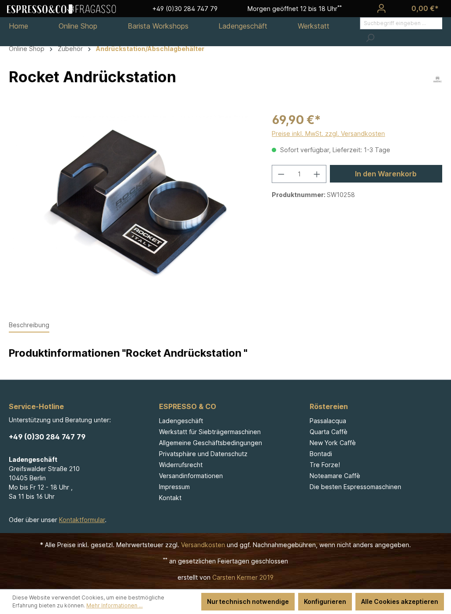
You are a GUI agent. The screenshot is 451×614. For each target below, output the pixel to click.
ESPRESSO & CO (187, 406)
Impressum (174, 486)
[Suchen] (370, 37)
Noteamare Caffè (335, 475)
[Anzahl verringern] (281, 174)
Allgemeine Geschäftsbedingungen (210, 442)
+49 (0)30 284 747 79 (47, 436)
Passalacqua (328, 420)
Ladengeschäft (181, 420)
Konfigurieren (325, 601)
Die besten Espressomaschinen (355, 486)
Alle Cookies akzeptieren (399, 601)
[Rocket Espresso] (437, 79)
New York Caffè (333, 442)
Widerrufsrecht (181, 464)
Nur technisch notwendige (248, 601)
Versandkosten (203, 544)
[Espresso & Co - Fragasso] (61, 8)
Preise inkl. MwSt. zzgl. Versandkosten (328, 133)
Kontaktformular (82, 519)
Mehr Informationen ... (114, 605)
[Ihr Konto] (381, 8)
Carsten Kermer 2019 (243, 577)
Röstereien (329, 406)
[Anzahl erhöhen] (317, 174)
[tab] (29, 325)
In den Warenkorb (386, 173)
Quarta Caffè (328, 431)
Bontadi (321, 453)
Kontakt (170, 497)
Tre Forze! (325, 464)
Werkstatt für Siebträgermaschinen (210, 431)
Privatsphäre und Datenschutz (203, 453)
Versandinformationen (191, 475)
